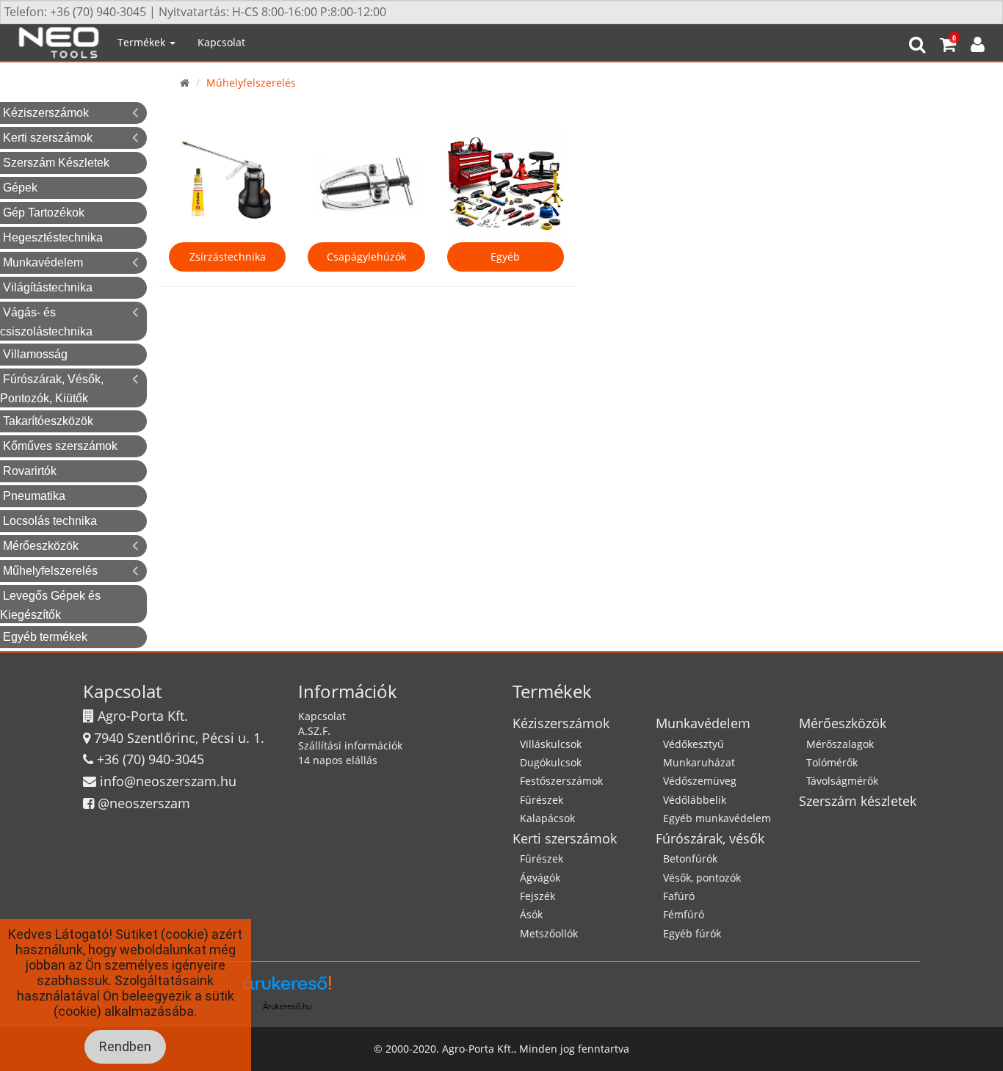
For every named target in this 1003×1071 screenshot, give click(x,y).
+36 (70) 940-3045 (150, 759)
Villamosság (35, 354)
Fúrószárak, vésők (710, 838)
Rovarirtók (30, 471)
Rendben (125, 1046)
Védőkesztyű (693, 744)
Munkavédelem (43, 262)
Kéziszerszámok (46, 112)
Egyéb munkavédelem (717, 818)
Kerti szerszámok (48, 137)
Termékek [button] (142, 42)
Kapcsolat (221, 42)
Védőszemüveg (699, 781)
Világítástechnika (48, 287)
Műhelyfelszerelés (50, 570)
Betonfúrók (690, 858)
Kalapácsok (547, 818)
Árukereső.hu (287, 1006)
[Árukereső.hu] (287, 988)
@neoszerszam (144, 803)
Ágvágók (540, 878)
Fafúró (679, 896)
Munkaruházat (699, 762)
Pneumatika (34, 496)
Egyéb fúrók (692, 933)
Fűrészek (541, 800)
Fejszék (537, 896)
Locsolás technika (50, 521)
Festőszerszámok (561, 781)
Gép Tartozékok (43, 212)
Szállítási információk (350, 745)
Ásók (531, 914)
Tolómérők (832, 762)
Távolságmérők (842, 781)
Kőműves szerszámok (60, 446)
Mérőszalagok (840, 744)
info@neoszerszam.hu (168, 781)
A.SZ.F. (314, 731)
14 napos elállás (337, 760)
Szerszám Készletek (56, 162)
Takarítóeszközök (48, 421)
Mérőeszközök (41, 546)
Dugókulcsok (551, 762)
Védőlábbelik (694, 800)
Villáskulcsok (551, 744)
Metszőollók (549, 933)
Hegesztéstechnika (53, 237)
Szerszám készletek (857, 801)
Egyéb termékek (45, 637)
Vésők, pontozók (702, 878)
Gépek (20, 187)
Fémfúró (683, 914)
